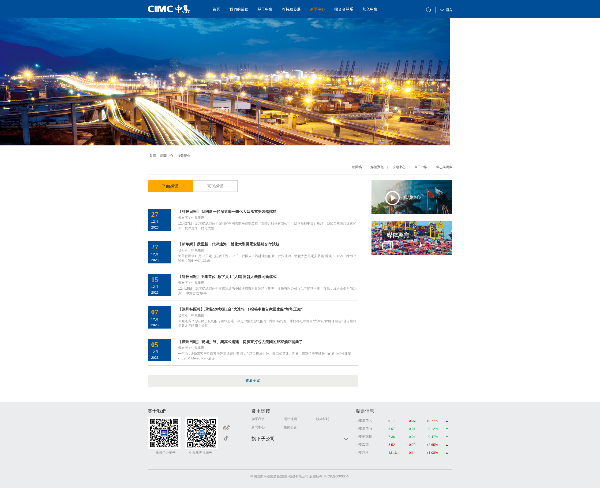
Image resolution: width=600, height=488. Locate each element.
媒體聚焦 (377, 167)
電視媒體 (215, 186)
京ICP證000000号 (336, 476)
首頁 (216, 9)
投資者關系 (343, 9)
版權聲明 (322, 419)
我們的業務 (238, 9)
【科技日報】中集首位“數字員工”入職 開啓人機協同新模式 (227, 277)
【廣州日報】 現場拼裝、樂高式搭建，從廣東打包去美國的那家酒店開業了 (240, 342)
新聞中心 (317, 9)
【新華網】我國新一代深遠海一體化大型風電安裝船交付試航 (228, 244)
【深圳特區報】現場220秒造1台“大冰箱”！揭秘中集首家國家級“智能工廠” (240, 309)
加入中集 (370, 9)
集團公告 (290, 427)
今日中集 (420, 167)
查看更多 (252, 381)
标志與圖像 (444, 167)
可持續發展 (291, 9)
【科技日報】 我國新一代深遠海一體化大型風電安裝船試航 (227, 212)
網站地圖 (290, 419)
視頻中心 (398, 167)
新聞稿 (357, 167)
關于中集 (265, 9)
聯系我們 (258, 419)
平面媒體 (170, 186)
